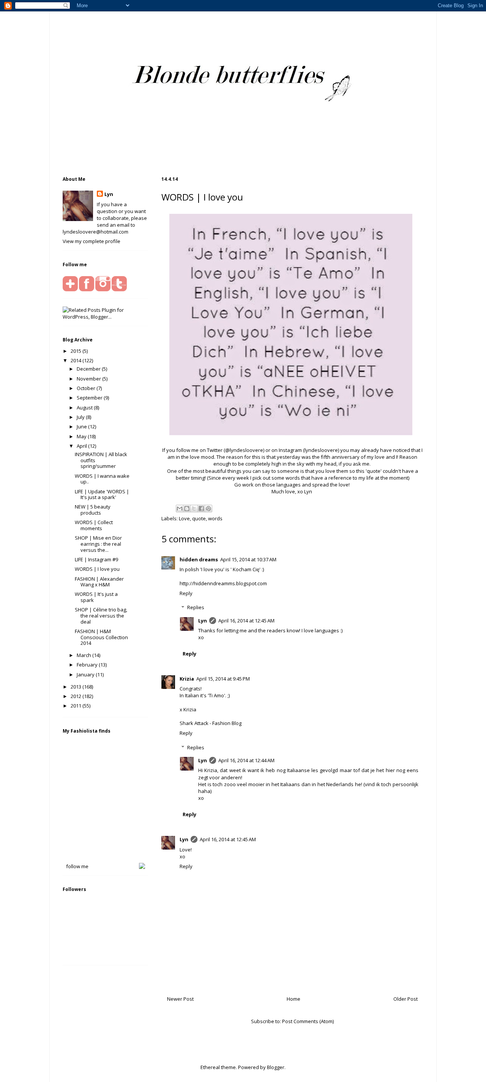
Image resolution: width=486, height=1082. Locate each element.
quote (199, 518)
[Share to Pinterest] (208, 508)
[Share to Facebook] (201, 508)
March (84, 655)
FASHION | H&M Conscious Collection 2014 (101, 637)
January (86, 674)
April (82, 445)
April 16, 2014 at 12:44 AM (246, 760)
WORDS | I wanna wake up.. (102, 478)
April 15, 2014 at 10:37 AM (248, 559)
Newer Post (180, 998)
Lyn (202, 620)
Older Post (405, 998)
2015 (76, 351)
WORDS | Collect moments (94, 525)
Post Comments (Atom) (308, 1021)
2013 (76, 686)
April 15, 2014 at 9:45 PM (223, 678)
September (90, 397)
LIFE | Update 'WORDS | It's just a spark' (102, 494)
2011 (76, 705)
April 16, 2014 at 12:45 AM (246, 620)
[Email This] (179, 508)
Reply (186, 593)
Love (184, 518)
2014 (76, 360)
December (89, 368)
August (85, 407)
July (81, 417)
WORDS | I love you (97, 568)
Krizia (187, 678)
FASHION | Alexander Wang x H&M (99, 581)
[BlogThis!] (187, 508)
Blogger (275, 1067)
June (82, 426)
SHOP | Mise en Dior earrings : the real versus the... (98, 543)
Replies (195, 607)
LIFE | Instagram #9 (96, 559)
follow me (77, 866)
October (86, 388)
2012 (76, 696)
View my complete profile (91, 241)
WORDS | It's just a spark (96, 597)
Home (293, 998)
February (88, 664)
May (82, 436)
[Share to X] (194, 508)
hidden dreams (199, 559)
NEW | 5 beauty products (92, 509)
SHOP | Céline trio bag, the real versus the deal (101, 615)
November (89, 378)
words (215, 518)
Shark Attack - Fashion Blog (210, 723)
